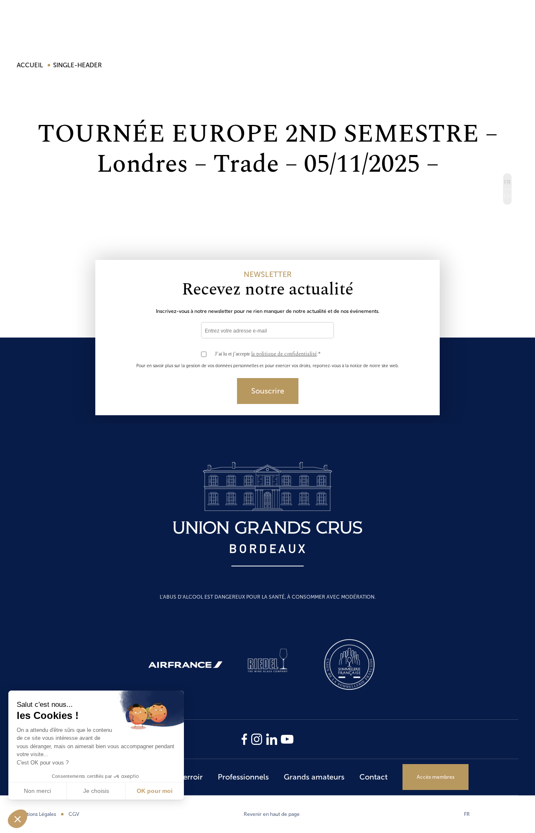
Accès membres (435, 777)
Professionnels (243, 777)
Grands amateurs (314, 777)
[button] (18, 819)
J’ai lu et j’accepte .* (268, 354)
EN (507, 197)
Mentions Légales (36, 814)
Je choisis (96, 790)
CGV (74, 814)
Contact (373, 777)
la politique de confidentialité (284, 354)
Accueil (31, 65)
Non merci (37, 790)
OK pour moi (155, 790)
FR (467, 814)
